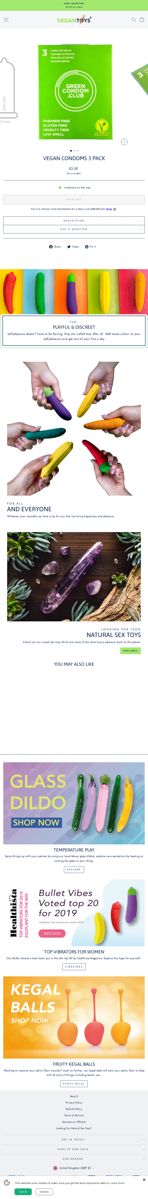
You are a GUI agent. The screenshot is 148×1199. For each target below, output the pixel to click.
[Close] (144, 1180)
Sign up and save (73, 1149)
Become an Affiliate (74, 1122)
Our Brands (73, 1158)
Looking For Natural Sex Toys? (74, 1128)
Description (74, 220)
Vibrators (74, 966)
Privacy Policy (74, 1102)
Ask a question (74, 229)
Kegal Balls (74, 1083)
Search (74, 1096)
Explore (130, 650)
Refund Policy (74, 1109)
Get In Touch (73, 1139)
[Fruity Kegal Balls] (74, 1017)
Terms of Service (74, 1115)
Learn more (118, 1183)
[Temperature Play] (74, 803)
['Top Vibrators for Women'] (74, 912)
